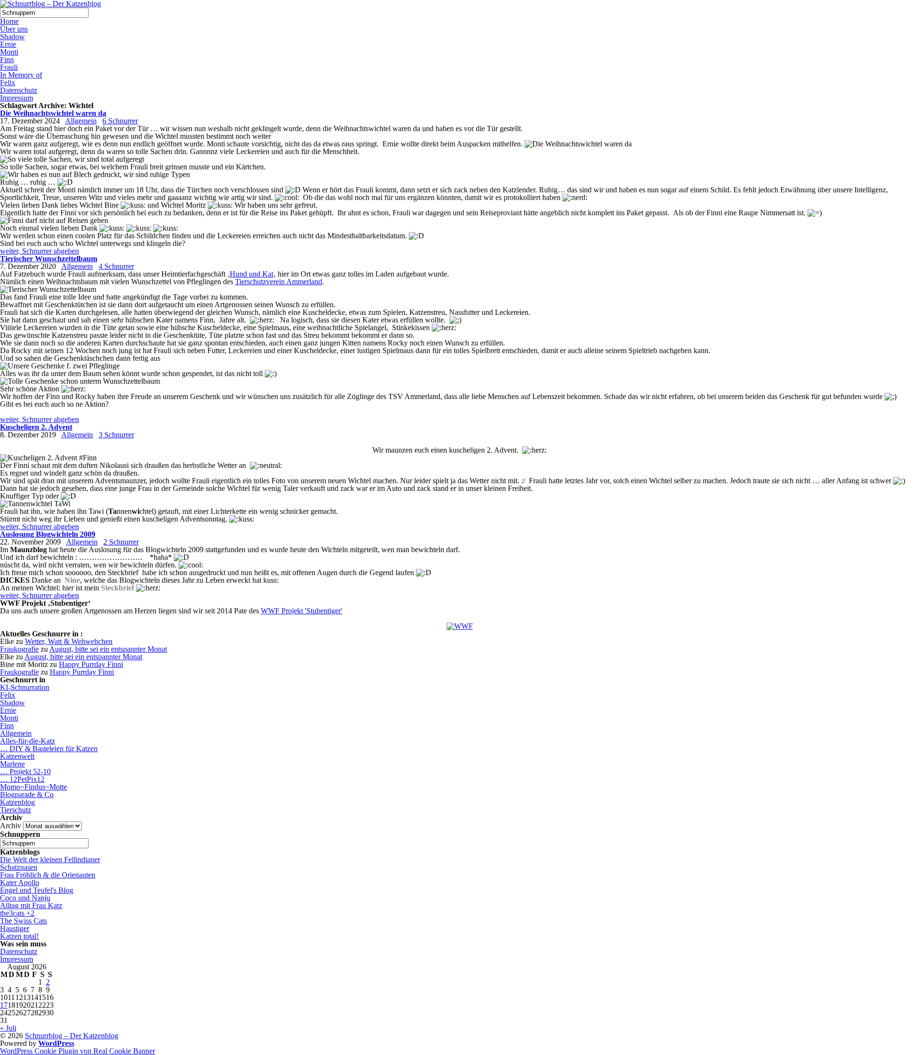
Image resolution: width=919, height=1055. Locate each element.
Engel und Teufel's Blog (36, 890)
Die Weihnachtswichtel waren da (53, 113)
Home (9, 21)
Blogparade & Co (27, 794)
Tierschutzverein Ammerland (278, 282)
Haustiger (14, 928)
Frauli (9, 67)
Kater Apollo (19, 882)
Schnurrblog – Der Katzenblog (71, 1036)
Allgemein (81, 121)
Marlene (12, 764)
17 (4, 1005)
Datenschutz (18, 90)
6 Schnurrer (120, 121)
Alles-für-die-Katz (27, 741)
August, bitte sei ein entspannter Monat (108, 649)
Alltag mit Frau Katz (31, 905)
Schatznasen (18, 867)
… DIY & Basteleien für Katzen (49, 748)
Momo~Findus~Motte (33, 787)
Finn (7, 60)
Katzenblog (17, 802)
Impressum (16, 98)
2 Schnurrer (121, 542)
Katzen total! (19, 936)
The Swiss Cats (23, 921)
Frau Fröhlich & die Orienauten (47, 875)
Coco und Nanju (25, 898)
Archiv (10, 826)
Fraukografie (19, 649)
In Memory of (21, 75)
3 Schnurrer (116, 435)
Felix (7, 82)
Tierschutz (15, 810)
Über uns (14, 29)
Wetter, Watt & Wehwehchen (68, 641)
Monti (9, 52)
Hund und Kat (251, 274)
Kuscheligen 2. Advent (36, 427)
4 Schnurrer (116, 266)
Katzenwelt (17, 756)
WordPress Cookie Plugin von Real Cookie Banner (77, 1051)
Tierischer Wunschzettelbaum (48, 259)
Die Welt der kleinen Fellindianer (50, 859)
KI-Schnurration (24, 687)
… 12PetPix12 (22, 779)
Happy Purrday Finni (91, 664)
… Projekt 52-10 (25, 771)
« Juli (8, 1028)
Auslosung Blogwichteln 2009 (47, 534)
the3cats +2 (17, 913)
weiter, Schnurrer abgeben (39, 251)
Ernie (8, 44)
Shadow (12, 37)
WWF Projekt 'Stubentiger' (301, 611)
